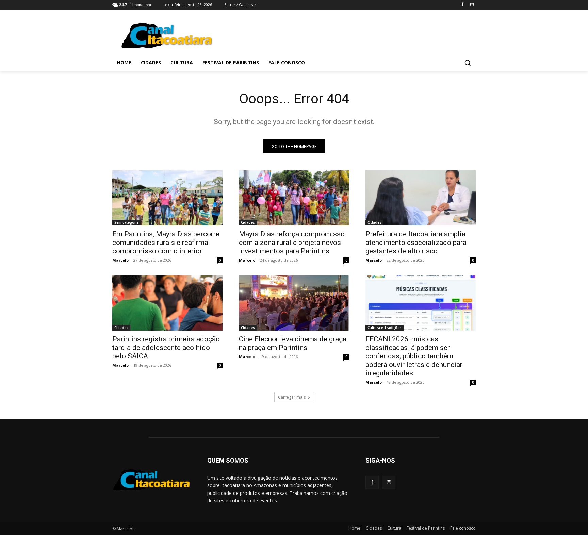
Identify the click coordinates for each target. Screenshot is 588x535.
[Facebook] (462, 5)
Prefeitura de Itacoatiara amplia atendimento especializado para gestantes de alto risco (416, 242)
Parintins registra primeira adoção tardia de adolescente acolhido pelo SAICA (166, 347)
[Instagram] (472, 5)
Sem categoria (126, 222)
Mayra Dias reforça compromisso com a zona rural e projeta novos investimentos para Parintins (292, 242)
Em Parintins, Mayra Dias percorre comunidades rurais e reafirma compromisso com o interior (165, 242)
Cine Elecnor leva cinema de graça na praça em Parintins (292, 343)
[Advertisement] (345, 34)
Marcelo (120, 260)
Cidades (248, 222)
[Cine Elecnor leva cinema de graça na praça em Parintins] (294, 303)
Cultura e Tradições (385, 327)
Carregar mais (292, 397)
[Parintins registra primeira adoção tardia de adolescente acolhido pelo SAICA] (167, 303)
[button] (467, 62)
